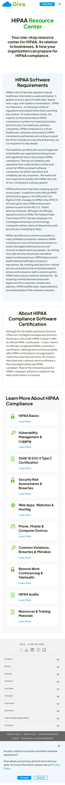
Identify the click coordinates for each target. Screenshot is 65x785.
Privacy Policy (14, 734)
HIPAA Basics (29, 416)
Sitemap (15, 738)
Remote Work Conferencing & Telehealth (31, 573)
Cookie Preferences (48, 734)
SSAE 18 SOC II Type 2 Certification (35, 460)
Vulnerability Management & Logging (30, 437)
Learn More (25, 421)
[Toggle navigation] (60, 4)
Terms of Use (29, 734)
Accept (24, 777)
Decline (41, 777)
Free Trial (47, 4)
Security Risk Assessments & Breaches (30, 483)
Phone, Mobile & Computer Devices (33, 528)
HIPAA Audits (29, 594)
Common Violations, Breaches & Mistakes (35, 549)
